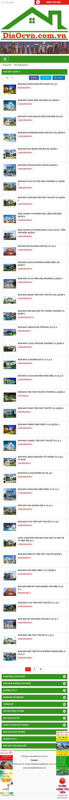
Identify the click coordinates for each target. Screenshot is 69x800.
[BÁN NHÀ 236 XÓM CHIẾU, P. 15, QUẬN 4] (10, 575)
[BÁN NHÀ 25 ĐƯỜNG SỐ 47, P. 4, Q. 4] (10, 365)
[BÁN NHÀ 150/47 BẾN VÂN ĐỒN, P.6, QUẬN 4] (10, 105)
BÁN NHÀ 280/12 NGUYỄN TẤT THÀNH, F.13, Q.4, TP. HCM (40, 458)
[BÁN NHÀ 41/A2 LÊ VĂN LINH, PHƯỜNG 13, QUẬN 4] (10, 186)
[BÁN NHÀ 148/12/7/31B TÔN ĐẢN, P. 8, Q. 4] (10, 332)
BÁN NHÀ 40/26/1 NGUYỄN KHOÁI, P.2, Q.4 (37, 84)
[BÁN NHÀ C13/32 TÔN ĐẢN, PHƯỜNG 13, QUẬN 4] (10, 348)
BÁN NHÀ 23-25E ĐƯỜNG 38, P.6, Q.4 (35, 473)
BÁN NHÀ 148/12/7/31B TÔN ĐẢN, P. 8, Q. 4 (37, 327)
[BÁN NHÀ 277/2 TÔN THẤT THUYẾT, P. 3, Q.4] (10, 527)
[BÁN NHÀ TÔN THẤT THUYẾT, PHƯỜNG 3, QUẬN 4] (10, 397)
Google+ (34, 760)
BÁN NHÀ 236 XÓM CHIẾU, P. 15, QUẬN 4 (37, 570)
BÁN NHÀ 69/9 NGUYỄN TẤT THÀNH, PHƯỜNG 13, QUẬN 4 (41, 312)
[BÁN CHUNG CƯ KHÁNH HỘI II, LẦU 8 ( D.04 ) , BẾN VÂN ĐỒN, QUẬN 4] (10, 235)
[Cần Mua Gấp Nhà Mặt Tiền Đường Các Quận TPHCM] (6, 759)
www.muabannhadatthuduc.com (39, 764)
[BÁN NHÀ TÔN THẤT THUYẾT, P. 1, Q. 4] (10, 640)
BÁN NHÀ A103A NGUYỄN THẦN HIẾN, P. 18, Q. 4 (40, 376)
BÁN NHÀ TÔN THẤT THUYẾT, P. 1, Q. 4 (36, 635)
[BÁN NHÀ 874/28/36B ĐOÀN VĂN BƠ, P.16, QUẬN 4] (10, 138)
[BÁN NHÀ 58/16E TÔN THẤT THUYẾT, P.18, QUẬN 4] (10, 300)
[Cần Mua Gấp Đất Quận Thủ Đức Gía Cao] (62, 763)
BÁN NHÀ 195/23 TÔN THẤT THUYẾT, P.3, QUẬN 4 (41, 408)
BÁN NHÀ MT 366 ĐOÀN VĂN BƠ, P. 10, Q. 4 (38, 619)
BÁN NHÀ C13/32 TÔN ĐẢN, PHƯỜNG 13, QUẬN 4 (41, 343)
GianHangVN (62, 798)
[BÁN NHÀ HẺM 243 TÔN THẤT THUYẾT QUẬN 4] (10, 559)
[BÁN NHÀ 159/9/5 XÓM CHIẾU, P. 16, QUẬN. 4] (10, 429)
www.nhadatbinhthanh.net (34, 768)
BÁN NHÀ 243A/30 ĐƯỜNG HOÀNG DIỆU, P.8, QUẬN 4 (39, 263)
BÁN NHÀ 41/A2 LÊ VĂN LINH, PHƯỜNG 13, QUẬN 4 (41, 182)
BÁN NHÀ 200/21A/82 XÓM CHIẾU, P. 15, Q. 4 (38, 489)
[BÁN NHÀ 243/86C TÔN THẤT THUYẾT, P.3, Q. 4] (10, 446)
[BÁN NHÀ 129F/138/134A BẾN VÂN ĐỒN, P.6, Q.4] (10, 121)
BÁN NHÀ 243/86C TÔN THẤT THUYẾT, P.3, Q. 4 (39, 441)
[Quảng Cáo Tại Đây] (6, 782)
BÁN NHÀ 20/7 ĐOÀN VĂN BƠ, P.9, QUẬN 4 (38, 149)
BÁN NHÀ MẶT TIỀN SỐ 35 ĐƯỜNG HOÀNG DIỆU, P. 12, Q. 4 (42, 652)
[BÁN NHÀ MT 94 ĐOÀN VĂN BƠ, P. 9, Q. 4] (10, 251)
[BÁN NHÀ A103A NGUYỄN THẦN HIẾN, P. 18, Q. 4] (10, 381)
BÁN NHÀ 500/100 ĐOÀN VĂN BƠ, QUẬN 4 (37, 165)
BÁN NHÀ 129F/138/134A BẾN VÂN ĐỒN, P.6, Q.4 (40, 116)
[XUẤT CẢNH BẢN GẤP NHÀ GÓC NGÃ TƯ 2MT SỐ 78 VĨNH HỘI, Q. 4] (10, 543)
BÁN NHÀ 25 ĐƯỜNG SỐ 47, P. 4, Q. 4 (35, 360)
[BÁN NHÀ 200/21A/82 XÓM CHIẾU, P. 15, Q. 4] (10, 494)
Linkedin (59, 78)
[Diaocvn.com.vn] (34, 39)
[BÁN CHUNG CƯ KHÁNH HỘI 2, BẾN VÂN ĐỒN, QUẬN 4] (10, 219)
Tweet (46, 78)
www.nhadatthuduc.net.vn (13, 764)
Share (34, 78)
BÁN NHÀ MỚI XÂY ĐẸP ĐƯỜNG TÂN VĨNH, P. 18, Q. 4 (40, 587)
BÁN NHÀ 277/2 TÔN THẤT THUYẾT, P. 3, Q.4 (38, 522)
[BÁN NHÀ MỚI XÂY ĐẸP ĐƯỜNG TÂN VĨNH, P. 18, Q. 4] (10, 591)
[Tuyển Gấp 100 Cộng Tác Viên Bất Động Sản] (62, 785)
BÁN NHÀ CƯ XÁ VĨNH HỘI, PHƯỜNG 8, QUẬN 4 (40, 278)
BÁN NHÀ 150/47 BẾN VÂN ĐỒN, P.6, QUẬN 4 (39, 100)
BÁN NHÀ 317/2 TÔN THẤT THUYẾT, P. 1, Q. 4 (38, 603)
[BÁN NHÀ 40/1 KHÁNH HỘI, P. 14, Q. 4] (10, 510)
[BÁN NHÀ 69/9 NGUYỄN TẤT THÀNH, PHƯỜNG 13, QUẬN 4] (10, 316)
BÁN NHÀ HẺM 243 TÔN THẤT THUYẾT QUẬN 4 (40, 554)
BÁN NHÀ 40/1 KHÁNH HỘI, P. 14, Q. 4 (35, 505)
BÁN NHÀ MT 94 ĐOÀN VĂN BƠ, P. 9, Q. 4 (37, 246)
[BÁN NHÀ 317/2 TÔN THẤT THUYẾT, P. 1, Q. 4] (10, 608)
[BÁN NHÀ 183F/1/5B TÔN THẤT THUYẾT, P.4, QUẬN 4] (10, 202)
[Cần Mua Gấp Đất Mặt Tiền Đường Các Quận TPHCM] (62, 740)
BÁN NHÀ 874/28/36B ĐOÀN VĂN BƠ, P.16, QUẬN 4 (41, 133)
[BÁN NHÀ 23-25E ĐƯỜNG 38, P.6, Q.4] (10, 478)
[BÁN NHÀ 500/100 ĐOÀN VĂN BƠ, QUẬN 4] (10, 170)
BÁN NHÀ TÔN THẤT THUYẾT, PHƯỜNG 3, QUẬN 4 (41, 392)
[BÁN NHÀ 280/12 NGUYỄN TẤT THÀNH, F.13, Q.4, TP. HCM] (10, 462)
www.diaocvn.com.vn (38, 756)
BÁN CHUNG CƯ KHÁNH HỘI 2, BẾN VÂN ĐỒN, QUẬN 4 (40, 215)
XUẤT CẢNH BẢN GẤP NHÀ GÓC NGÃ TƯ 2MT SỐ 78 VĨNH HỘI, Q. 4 (41, 539)
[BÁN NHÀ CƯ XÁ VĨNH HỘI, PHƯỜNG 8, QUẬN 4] (10, 283)
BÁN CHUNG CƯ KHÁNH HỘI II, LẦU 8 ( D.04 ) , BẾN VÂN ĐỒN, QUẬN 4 (41, 231)
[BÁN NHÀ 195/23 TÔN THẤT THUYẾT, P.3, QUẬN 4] (10, 413)
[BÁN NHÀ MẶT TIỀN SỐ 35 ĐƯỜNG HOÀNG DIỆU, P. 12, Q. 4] (10, 656)
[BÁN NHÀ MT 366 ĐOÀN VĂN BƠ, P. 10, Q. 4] (10, 624)
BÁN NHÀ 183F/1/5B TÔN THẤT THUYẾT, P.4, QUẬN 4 (41, 198)
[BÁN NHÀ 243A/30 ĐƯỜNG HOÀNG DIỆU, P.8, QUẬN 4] (10, 267)
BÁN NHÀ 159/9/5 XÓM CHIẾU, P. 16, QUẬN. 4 (38, 424)
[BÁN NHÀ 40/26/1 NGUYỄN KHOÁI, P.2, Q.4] (10, 89)
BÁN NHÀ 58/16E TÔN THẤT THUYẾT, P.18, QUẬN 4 (41, 295)
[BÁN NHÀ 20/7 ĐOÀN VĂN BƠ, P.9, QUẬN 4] (10, 154)
